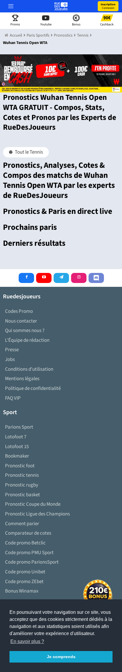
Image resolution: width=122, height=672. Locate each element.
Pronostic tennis (22, 475)
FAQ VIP (13, 398)
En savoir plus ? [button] (27, 641)
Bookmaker (17, 456)
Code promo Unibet (25, 571)
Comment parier (22, 523)
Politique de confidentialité (33, 388)
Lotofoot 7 (15, 436)
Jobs (10, 359)
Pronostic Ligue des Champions (37, 514)
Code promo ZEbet (24, 581)
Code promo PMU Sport (29, 552)
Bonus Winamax (21, 591)
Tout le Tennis (28, 152)
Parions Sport (19, 427)
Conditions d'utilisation (29, 369)
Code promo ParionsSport (32, 562)
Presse (12, 349)
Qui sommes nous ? (24, 330)
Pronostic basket (22, 494)
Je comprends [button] (61, 656)
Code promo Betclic (25, 542)
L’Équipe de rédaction (27, 340)
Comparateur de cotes (28, 533)
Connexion (108, 6)
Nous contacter (21, 321)
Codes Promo (19, 311)
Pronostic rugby (21, 485)
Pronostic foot (20, 465)
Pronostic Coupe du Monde (32, 504)
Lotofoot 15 (17, 446)
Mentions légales (22, 378)
